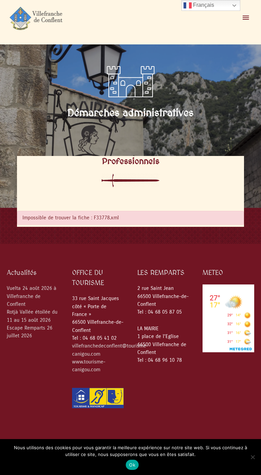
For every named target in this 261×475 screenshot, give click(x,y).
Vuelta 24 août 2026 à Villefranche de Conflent (31, 296)
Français (203, 5)
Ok (132, 465)
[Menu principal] (245, 18)
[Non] (252, 457)
